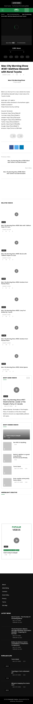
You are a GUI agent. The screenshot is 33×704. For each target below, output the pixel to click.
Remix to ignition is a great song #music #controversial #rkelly (21, 456)
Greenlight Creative (13, 699)
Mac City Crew (8, 406)
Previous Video (5, 157)
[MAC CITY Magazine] (16, 10)
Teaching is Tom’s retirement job (20, 672)
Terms (4, 602)
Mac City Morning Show (13, 14)
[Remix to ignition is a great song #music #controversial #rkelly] (7, 458)
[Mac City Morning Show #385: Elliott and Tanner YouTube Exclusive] (29, 172)
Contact (4, 591)
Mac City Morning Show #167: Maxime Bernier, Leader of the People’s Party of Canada (14, 402)
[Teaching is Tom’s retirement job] (5, 675)
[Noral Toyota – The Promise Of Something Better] (5, 620)
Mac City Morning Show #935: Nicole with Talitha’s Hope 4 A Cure (14, 254)
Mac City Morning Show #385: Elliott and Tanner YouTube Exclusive (14, 172)
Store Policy (5, 595)
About (4, 584)
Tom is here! (17, 466)
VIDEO (17, 550)
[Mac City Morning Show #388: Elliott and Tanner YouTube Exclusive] (3, 161)
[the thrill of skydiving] (7, 446)
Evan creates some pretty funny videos (21, 479)
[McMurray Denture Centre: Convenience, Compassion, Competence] (5, 646)
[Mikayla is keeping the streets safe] (5, 687)
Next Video (28, 168)
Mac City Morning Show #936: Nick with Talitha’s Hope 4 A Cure (16, 226)
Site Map (4, 605)
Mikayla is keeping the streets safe (20, 684)
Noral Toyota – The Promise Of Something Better (16, 6)
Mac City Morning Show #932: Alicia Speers (14, 367)
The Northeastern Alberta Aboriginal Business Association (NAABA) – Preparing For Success (21, 631)
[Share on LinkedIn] (21, 147)
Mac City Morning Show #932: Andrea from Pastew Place (14, 339)
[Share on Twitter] (16, 147)
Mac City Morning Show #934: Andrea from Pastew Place (14, 283)
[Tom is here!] (7, 470)
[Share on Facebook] (11, 147)
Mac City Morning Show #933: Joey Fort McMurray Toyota (13, 311)
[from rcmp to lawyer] (16, 434)
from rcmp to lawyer (13, 436)
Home (2, 14)
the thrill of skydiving (19, 442)
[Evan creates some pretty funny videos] (7, 482)
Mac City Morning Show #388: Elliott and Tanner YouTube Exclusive (19, 161)
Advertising (5, 588)
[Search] (31, 10)
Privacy (4, 598)
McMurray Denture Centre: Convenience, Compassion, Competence (19, 643)
